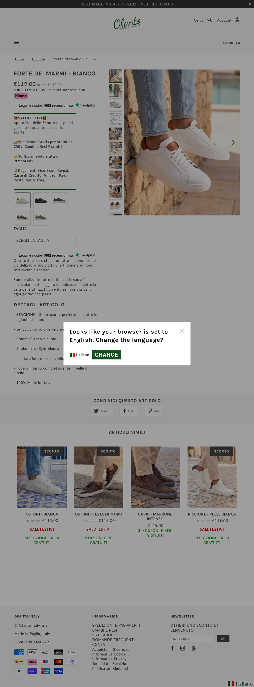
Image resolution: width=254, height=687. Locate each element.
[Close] (181, 331)
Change (106, 354)
